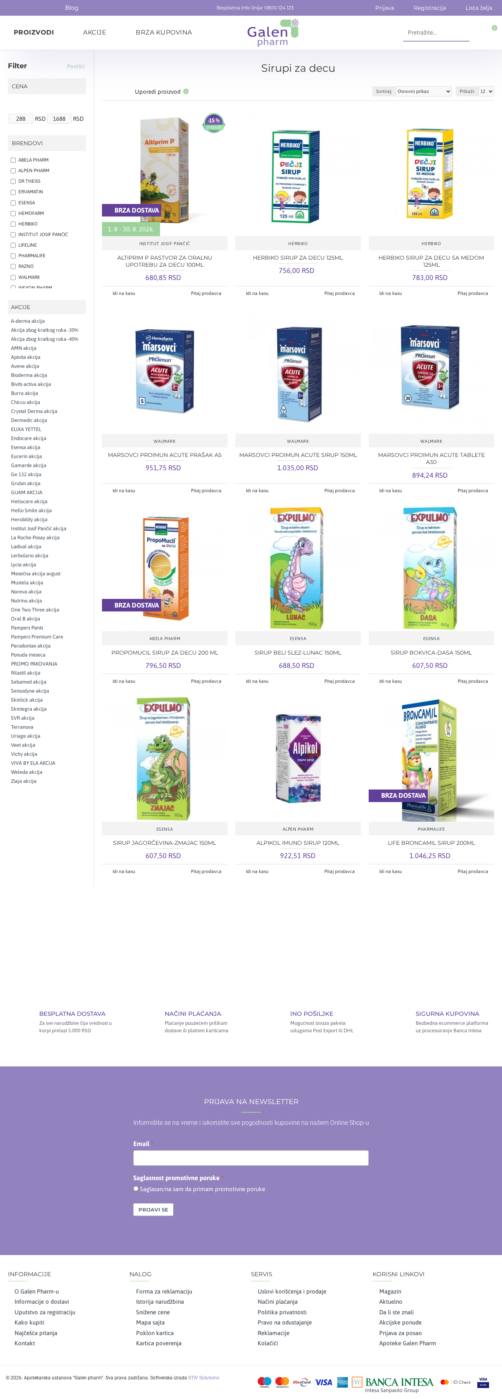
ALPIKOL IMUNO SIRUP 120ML (297, 842)
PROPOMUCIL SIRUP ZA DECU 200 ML (164, 652)
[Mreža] (107, 91)
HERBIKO (297, 243)
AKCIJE (20, 307)
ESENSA (298, 638)
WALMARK (164, 441)
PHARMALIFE (431, 829)
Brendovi (27, 143)
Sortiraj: (384, 91)
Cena (19, 86)
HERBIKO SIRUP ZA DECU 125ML (298, 257)
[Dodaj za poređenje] (188, 232)
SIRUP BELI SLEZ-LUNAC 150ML (298, 652)
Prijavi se (153, 1209)
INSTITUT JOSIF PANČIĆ (164, 243)
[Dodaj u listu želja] (164, 232)
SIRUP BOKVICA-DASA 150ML (431, 652)
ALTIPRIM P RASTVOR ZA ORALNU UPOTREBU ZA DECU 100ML (164, 261)
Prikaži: (467, 91)
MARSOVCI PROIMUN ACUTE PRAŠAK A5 (165, 454)
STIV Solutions (203, 1378)
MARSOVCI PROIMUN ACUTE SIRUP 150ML (298, 454)
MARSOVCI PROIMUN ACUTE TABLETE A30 (431, 458)
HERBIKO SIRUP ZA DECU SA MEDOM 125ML (431, 261)
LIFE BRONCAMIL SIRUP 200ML (431, 842)
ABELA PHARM (164, 638)
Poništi (76, 66)
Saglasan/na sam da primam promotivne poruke (202, 1189)
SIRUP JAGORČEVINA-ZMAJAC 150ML (164, 842)
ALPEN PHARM (298, 829)
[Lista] (117, 91)
